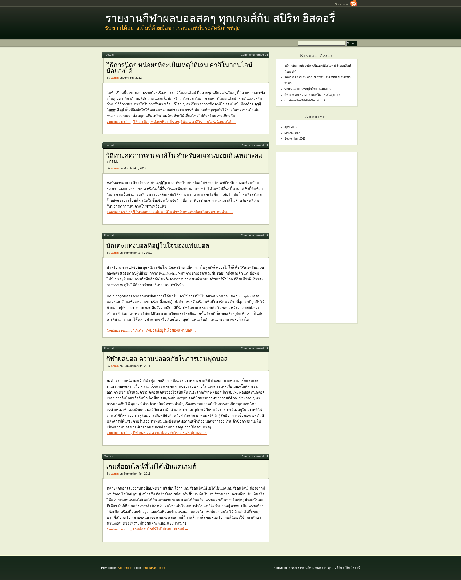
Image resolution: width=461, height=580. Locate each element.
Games (108, 456)
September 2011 (294, 138)
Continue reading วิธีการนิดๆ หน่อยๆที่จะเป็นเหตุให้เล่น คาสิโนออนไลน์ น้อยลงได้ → (171, 121)
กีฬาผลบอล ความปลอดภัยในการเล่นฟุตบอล (167, 358)
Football (109, 54)
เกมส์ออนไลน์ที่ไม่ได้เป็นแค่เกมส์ (151, 466)
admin (115, 77)
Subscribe (342, 4)
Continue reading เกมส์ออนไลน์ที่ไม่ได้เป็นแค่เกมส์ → (148, 529)
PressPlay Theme (154, 567)
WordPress (124, 567)
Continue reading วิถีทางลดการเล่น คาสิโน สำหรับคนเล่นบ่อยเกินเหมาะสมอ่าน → (170, 211)
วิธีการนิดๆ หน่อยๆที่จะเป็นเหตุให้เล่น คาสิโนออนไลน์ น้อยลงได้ (179, 68)
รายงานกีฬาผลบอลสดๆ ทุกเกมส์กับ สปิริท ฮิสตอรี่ (220, 17)
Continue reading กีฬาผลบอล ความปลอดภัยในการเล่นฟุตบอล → (157, 432)
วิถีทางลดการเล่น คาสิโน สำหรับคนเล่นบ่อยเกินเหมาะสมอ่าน (184, 158)
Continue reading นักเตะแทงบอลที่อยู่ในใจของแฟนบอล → (152, 330)
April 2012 (290, 127)
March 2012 (292, 132)
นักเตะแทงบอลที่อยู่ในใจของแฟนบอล (157, 245)
